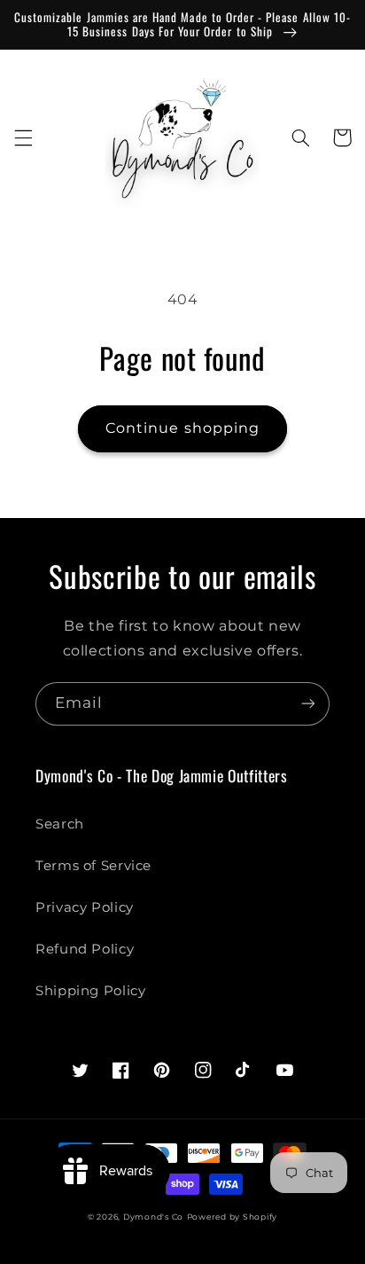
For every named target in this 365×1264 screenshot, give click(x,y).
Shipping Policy (90, 991)
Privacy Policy (84, 907)
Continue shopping (182, 428)
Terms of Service (93, 866)
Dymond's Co (153, 1217)
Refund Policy (84, 949)
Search (59, 824)
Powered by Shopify (232, 1217)
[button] (23, 137)
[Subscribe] (308, 704)
